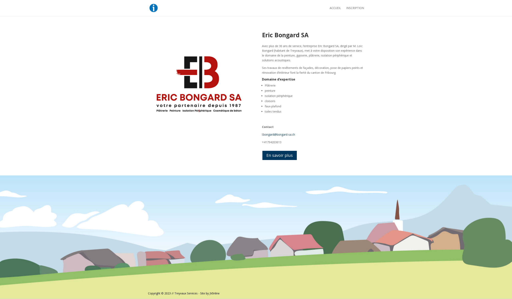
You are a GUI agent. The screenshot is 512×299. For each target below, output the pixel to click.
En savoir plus (279, 155)
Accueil (335, 8)
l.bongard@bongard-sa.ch (278, 134)
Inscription (355, 8)
